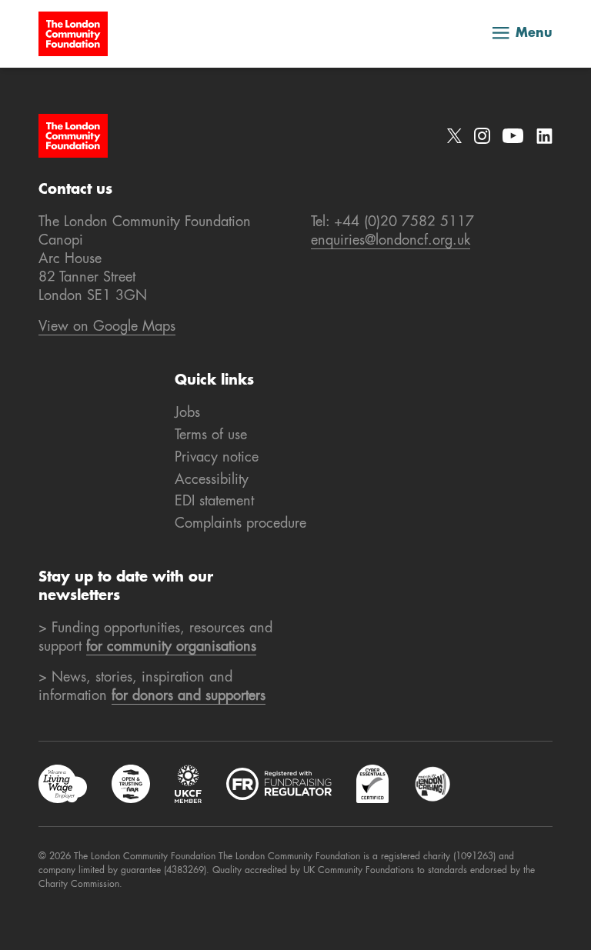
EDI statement (214, 501)
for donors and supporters (188, 696)
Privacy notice (217, 458)
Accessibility (212, 480)
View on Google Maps (106, 327)
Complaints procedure (240, 524)
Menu (534, 34)
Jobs (187, 413)
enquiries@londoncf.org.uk (390, 241)
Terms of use (211, 435)
